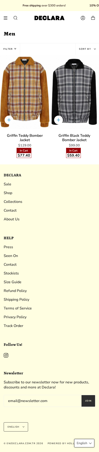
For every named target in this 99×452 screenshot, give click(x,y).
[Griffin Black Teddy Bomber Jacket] (74, 92)
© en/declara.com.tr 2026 (23, 443)
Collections (13, 201)
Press (8, 247)
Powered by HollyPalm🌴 (67, 443)
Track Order (13, 325)
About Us (12, 219)
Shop (8, 192)
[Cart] (93, 18)
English (14, 427)
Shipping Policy (16, 299)
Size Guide (12, 282)
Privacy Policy (15, 317)
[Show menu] (7, 18)
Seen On (11, 255)
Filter (8, 49)
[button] (84, 443)
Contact (10, 210)
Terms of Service (18, 308)
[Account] (83, 18)
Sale (7, 184)
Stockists (11, 273)
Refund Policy (15, 290)
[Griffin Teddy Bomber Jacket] (25, 92)
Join (88, 400)
